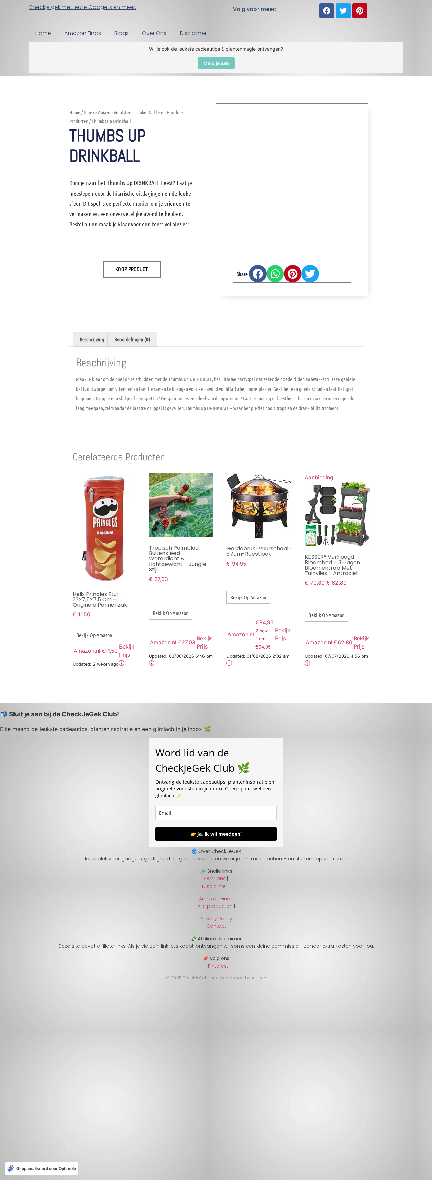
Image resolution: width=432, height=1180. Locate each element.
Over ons (215, 878)
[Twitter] (343, 10)
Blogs (121, 33)
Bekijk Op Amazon (94, 635)
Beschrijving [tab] (92, 339)
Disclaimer (193, 33)
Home (43, 33)
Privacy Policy (216, 918)
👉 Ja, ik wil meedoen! (216, 834)
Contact (216, 926)
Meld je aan (216, 63)
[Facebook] (326, 10)
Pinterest (216, 965)
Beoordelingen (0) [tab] (132, 339)
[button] (258, 274)
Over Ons (154, 33)
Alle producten (215, 906)
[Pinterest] (359, 10)
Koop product (131, 269)
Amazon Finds (82, 33)
